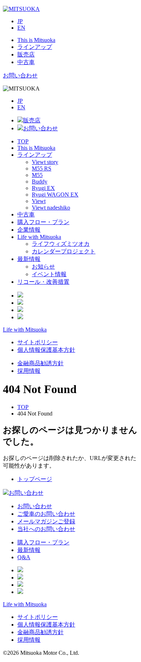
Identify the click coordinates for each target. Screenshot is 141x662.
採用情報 (28, 371)
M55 (37, 175)
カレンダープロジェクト (63, 251)
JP (20, 21)
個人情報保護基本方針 (46, 350)
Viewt (39, 201)
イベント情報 (49, 274)
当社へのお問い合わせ (46, 529)
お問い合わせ (20, 75)
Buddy (39, 181)
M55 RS (41, 168)
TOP (23, 141)
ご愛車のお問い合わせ (46, 514)
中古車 (26, 214)
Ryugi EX (43, 188)
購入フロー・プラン (43, 222)
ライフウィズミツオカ (61, 244)
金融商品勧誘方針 (40, 363)
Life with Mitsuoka (39, 237)
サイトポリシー (37, 342)
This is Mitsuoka (36, 148)
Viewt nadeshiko (51, 207)
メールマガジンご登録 (46, 521)
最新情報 (28, 259)
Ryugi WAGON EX (55, 194)
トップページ (34, 479)
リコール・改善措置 (43, 282)
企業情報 (28, 230)
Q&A (23, 557)
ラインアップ (34, 155)
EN (21, 28)
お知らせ (43, 266)
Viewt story (45, 162)
